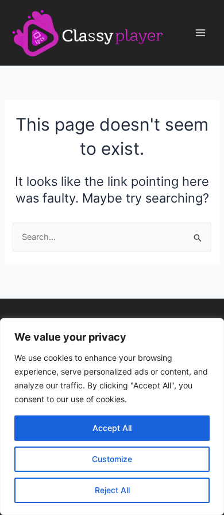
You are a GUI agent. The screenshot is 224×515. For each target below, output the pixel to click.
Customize (112, 459)
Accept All (112, 428)
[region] (112, 416)
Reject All (112, 490)
